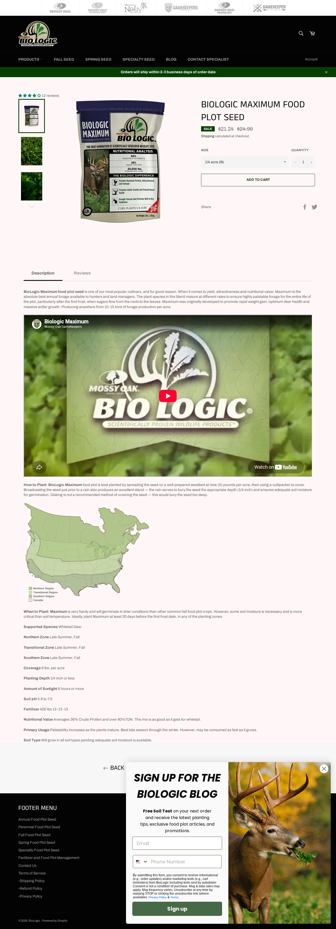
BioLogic (35, 920)
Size (204, 150)
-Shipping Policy (31, 881)
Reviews (82, 273)
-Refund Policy (30, 888)
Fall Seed (64, 59)
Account (311, 59)
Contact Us (27, 866)
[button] (30, 96)
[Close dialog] (324, 768)
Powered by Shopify (54, 920)
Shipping (207, 136)
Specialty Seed (139, 59)
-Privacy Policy (30, 896)
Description (43, 273)
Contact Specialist (208, 59)
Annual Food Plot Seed (37, 819)
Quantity (299, 150)
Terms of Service (32, 873)
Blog (171, 59)
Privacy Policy (158, 897)
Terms (174, 897)
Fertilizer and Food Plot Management (48, 858)
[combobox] (140, 861)
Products (29, 59)
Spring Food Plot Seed (36, 842)
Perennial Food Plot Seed (39, 827)
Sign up (177, 908)
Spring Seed (98, 59)
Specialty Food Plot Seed (38, 850)
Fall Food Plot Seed (34, 835)
